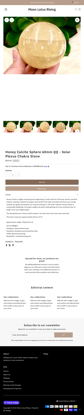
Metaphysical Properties (12, 388)
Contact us (9, 241)
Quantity (8, 170)
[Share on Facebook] (6, 246)
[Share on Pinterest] (13, 246)
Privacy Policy (8, 381)
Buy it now (42, 189)
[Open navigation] (12, 9)
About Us (6, 375)
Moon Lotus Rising (42, 9)
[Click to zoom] (77, 20)
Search (6, 371)
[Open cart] (79, 9)
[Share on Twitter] (10, 246)
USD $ (76, 2)
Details (8, 195)
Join (63, 335)
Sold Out (42, 182)
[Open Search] (76, 9)
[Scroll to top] (80, 409)
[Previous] (25, 2)
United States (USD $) (67, 401)
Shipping (6, 378)
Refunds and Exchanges (12, 385)
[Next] (58, 2)
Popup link (19, 241)
